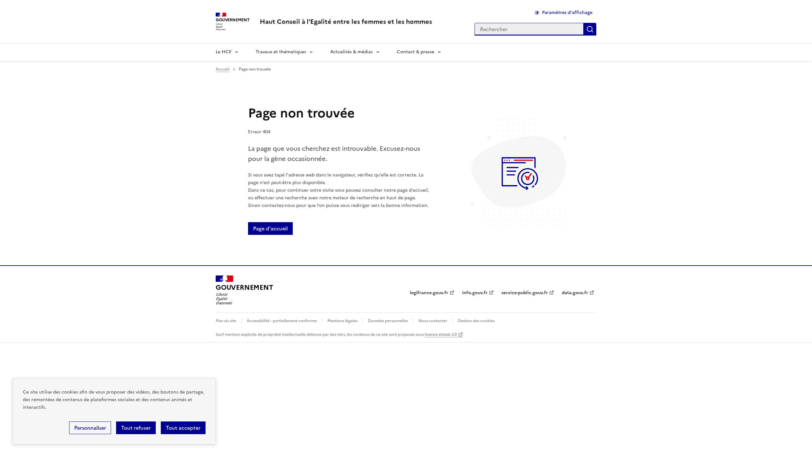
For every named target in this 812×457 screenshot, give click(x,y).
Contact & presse (415, 52)
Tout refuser (136, 428)
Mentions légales (342, 321)
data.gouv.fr (575, 292)
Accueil (222, 69)
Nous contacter (432, 321)
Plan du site (226, 321)
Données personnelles (388, 321)
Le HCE (224, 52)
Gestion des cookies (476, 321)
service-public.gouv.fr (524, 292)
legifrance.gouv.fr (429, 292)
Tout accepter (183, 428)
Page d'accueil (270, 228)
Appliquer (590, 29)
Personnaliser (90, 428)
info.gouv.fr (475, 292)
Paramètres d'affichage (567, 12)
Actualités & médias (351, 52)
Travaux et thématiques (281, 52)
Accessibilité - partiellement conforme (282, 321)
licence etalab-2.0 (441, 334)
